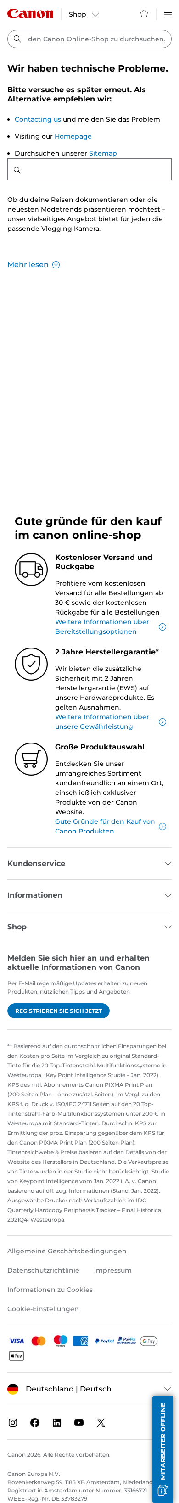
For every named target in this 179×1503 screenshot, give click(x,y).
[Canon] (30, 13)
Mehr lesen (28, 264)
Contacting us (38, 119)
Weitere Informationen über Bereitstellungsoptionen (102, 627)
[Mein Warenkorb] (144, 13)
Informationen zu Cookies (50, 1289)
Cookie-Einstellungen (43, 1309)
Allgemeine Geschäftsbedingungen (67, 1251)
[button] (162, 1449)
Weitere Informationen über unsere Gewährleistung (102, 722)
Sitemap (103, 153)
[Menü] (168, 13)
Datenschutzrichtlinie (43, 1270)
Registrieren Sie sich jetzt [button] (58, 1010)
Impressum (113, 1270)
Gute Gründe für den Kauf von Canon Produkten (105, 826)
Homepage (73, 136)
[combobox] (89, 39)
